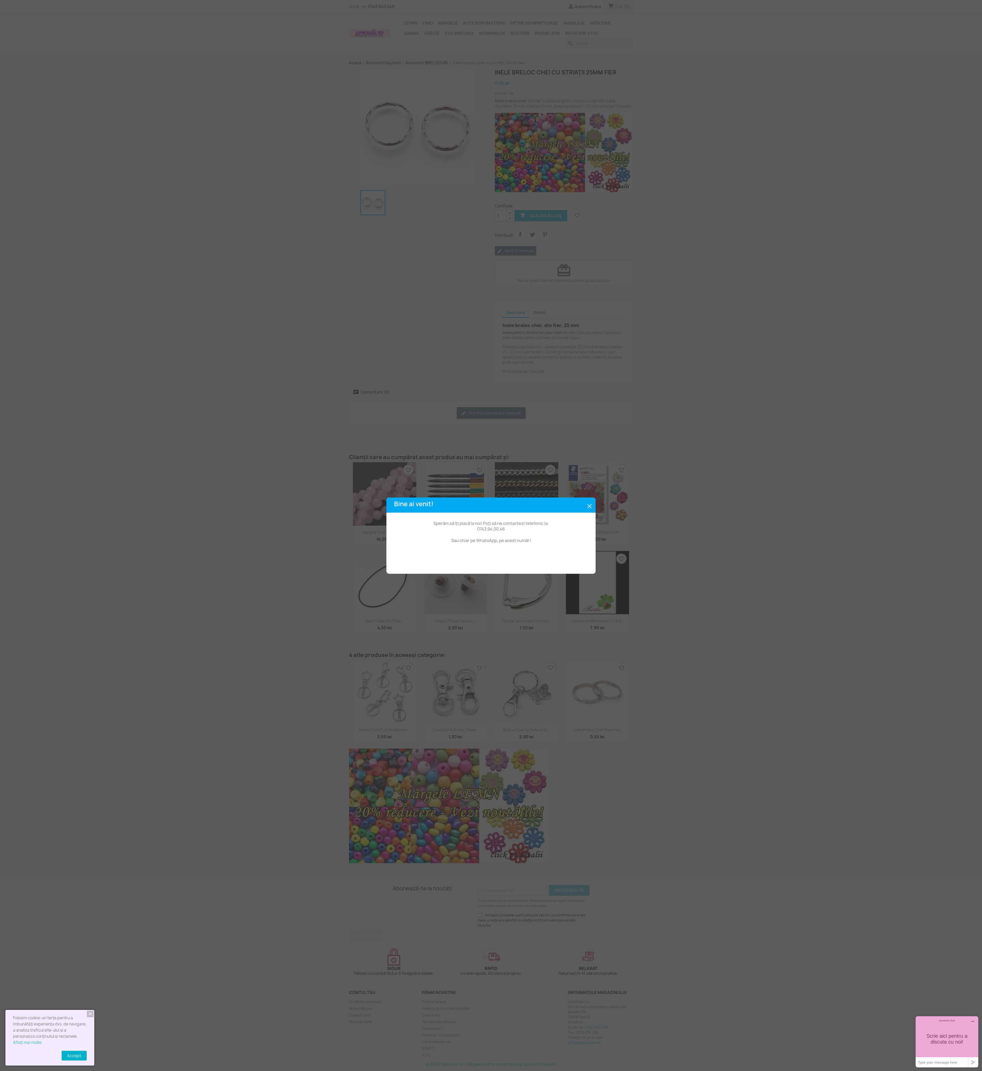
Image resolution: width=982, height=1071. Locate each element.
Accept (74, 1055)
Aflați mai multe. (27, 1042)
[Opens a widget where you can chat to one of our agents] (947, 1041)
